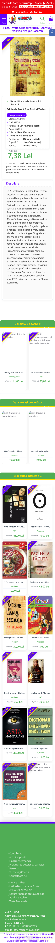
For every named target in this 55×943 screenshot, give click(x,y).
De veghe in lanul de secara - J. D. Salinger (14, 637)
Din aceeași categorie (27, 323)
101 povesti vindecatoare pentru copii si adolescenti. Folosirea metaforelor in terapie (40, 372)
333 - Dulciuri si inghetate (40, 451)
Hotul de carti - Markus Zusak (40, 693)
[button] (43, 328)
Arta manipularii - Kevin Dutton (14, 748)
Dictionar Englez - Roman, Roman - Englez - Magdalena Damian (40, 748)
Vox (14, 808)
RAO (40, 697)
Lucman (40, 752)
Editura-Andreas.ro (28, 915)
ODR (16, 912)
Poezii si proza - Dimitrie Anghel (14, 693)
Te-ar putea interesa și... (27, 476)
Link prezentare (16, 115)
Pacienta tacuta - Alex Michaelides (40, 582)
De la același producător (27, 402)
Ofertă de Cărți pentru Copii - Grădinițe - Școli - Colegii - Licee (27, 4)
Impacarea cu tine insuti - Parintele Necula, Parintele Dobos (40, 804)
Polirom (14, 641)
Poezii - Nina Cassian (40, 637)
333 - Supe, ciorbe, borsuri (14, 582)
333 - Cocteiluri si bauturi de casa (14, 451)
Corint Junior (14, 376)
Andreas (20, 119)
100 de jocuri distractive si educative (14, 372)
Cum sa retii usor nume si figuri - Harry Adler (14, 804)
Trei (41, 376)
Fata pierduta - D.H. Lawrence (14, 527)
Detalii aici (43, 940)
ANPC (8, 912)
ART (14, 531)
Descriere (13, 183)
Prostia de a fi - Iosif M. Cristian (40, 527)
